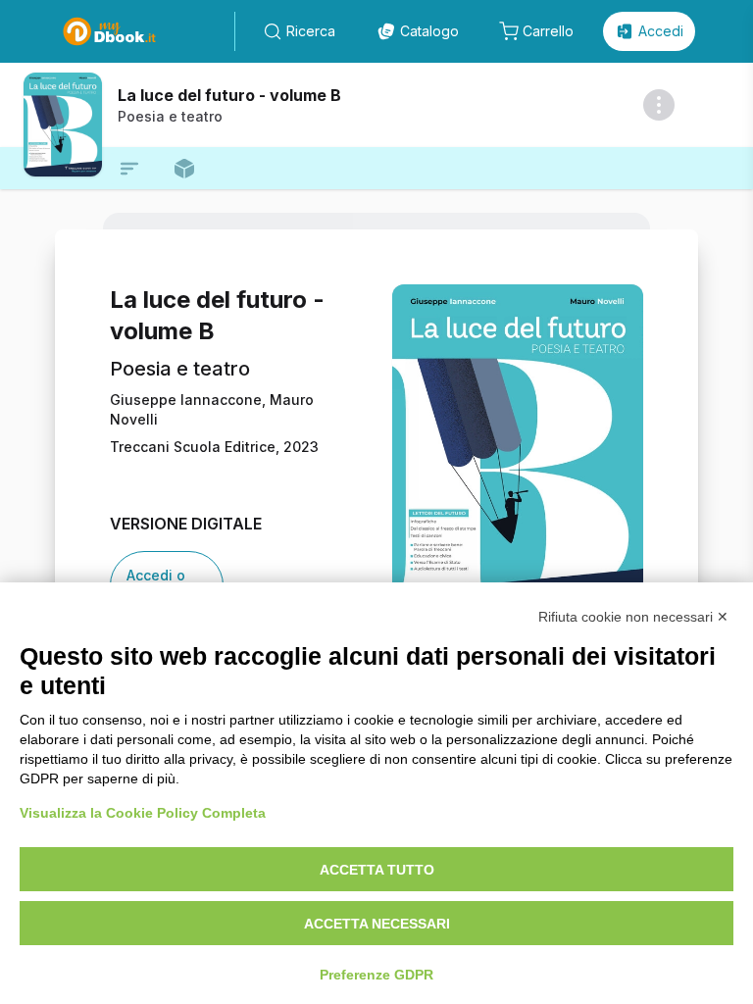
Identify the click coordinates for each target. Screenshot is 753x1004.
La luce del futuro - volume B (229, 95)
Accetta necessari (377, 923)
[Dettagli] (659, 105)
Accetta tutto (377, 870)
